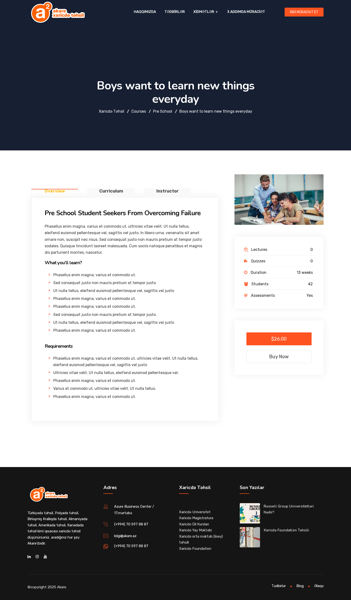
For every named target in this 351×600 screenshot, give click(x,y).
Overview (55, 191)
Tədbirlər (175, 12)
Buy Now (279, 356)
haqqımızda (145, 12)
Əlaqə (319, 586)
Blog (300, 586)
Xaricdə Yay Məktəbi (195, 530)
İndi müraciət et (304, 12)
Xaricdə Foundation (195, 548)
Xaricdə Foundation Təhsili (286, 530)
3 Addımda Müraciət (246, 12)
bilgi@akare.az (125, 536)
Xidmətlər (203, 12)
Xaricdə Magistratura (196, 518)
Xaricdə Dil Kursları (194, 524)
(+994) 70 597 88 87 (131, 524)
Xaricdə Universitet (195, 512)
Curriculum (111, 191)
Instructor (167, 191)
